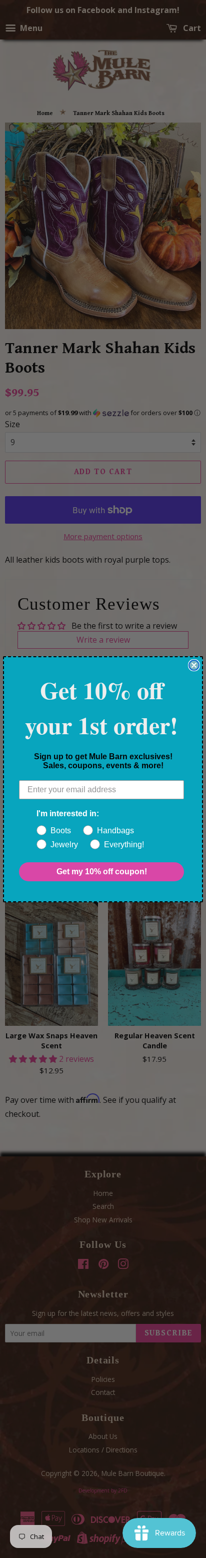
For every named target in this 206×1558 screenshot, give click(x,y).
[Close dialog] (194, 665)
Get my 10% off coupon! (101, 871)
